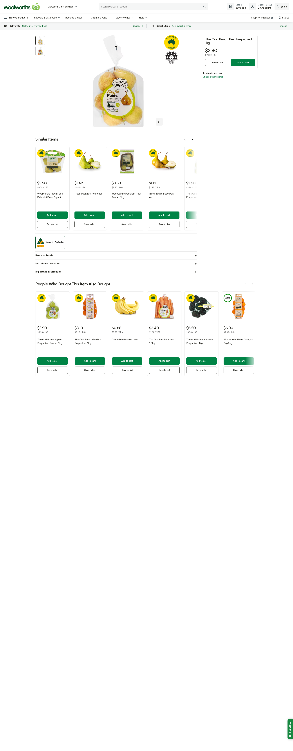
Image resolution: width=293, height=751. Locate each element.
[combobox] (153, 6)
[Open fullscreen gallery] (159, 122)
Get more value (99, 17)
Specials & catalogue (45, 17)
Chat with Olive (290, 729)
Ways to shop (123, 17)
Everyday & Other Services (60, 7)
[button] (40, 40)
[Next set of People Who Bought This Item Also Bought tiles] (252, 284)
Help (141, 17)
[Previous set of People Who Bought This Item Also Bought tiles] (245, 284)
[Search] (204, 6)
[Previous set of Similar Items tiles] (185, 139)
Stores (285, 17)
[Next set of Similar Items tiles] (192, 139)
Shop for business (260, 17)
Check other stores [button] (213, 76)
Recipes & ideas (73, 17)
